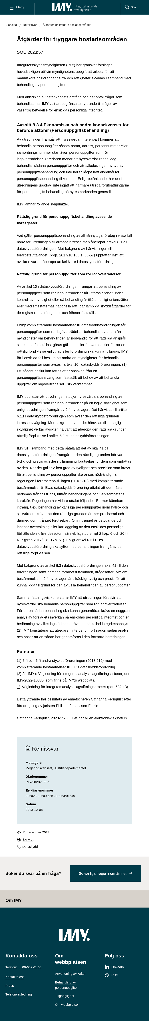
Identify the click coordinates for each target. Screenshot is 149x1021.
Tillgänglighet (64, 996)
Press (9, 985)
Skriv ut (28, 839)
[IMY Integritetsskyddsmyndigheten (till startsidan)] (74, 7)
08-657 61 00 (31, 967)
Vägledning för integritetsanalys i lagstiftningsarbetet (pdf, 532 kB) (75, 687)
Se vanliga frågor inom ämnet (102, 873)
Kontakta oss (14, 977)
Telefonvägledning (18, 994)
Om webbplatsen (67, 1004)
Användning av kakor (70, 973)
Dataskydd (30, 847)
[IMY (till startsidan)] (74, 935)
